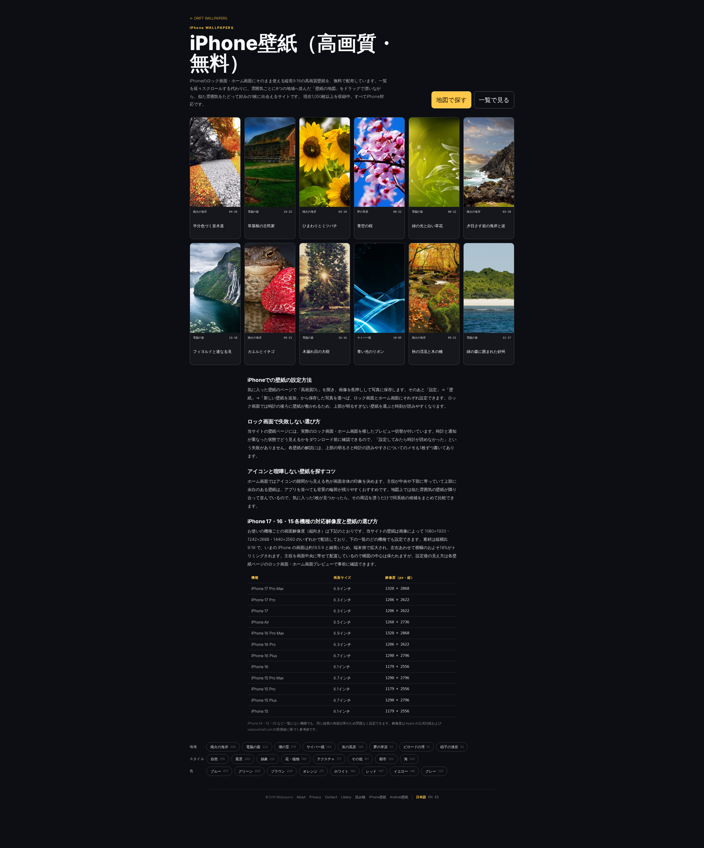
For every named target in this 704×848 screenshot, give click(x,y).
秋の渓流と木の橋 (427, 351)
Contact (331, 797)
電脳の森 (257, 747)
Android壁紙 (399, 797)
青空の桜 (365, 225)
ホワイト (344, 771)
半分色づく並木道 (208, 225)
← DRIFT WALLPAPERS (208, 18)
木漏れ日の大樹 (315, 351)
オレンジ (313, 771)
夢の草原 (383, 747)
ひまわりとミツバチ (319, 225)
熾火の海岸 (223, 747)
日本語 (421, 797)
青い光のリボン (370, 351)
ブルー (219, 771)
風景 (242, 759)
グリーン (249, 771)
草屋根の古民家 (261, 225)
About (301, 797)
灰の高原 (352, 747)
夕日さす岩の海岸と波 (486, 225)
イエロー (404, 771)
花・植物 (295, 759)
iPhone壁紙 (377, 797)
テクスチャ (329, 759)
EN (430, 797)
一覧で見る (494, 99)
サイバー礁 (319, 747)
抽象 (268, 759)
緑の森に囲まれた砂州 (486, 351)
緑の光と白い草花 (427, 225)
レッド (374, 771)
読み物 (360, 797)
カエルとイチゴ (261, 351)
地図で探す (451, 99)
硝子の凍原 (452, 747)
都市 (386, 759)
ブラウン (282, 771)
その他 (360, 759)
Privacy (315, 797)
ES (437, 797)
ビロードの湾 (416, 747)
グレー (434, 771)
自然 (218, 759)
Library (346, 797)
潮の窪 (287, 747)
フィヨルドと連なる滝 (212, 351)
